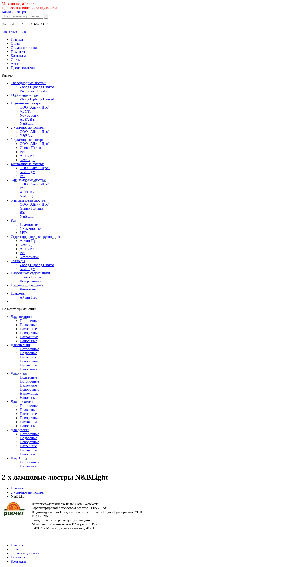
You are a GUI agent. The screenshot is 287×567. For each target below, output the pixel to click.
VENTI (25, 111)
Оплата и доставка (25, 47)
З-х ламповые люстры (27, 140)
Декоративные (31, 281)
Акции (16, 64)
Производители (23, 68)
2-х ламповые (30, 228)
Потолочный (29, 462)
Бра (13, 220)
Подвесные (28, 325)
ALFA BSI (27, 119)
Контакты (18, 56)
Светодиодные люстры (28, 83)
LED (23, 233)
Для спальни (20, 345)
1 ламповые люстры (26, 103)
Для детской (20, 430)
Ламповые (28, 289)
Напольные (28, 341)
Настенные (28, 329)
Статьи (16, 60)
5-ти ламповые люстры (28, 180)
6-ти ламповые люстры (28, 200)
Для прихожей (22, 401)
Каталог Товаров (15, 12)
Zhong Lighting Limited (37, 87)
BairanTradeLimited (34, 91)
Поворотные (29, 333)
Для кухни (19, 373)
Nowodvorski (29, 115)
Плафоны (18, 293)
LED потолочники (25, 95)
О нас (15, 43)
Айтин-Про (28, 241)
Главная (17, 39)
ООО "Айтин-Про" (35, 107)
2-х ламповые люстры (27, 127)
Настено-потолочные (27, 285)
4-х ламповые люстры (27, 164)
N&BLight (27, 123)
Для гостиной (21, 317)
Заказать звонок (14, 32)
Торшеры (18, 261)
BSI (22, 152)
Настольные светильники (30, 273)
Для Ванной (20, 458)
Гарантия (18, 51)
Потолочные (29, 321)
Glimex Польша (31, 148)
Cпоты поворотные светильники (36, 237)
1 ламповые (29, 224)
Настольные (29, 337)
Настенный (28, 466)
